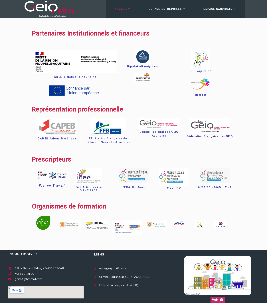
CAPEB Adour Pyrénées (57, 138)
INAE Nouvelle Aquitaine (89, 188)
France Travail (52, 185)
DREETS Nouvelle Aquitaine (75, 76)
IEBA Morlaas (134, 187)
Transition (201, 94)
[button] (218, 300)
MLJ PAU (174, 187)
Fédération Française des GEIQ (210, 136)
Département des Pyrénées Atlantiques (142, 66)
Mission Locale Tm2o (215, 187)
